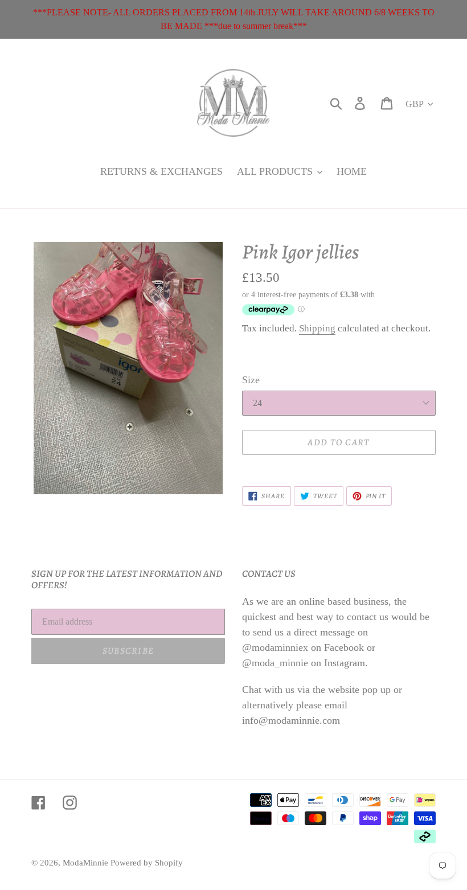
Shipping (317, 328)
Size (251, 379)
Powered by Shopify (146, 862)
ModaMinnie (86, 862)
